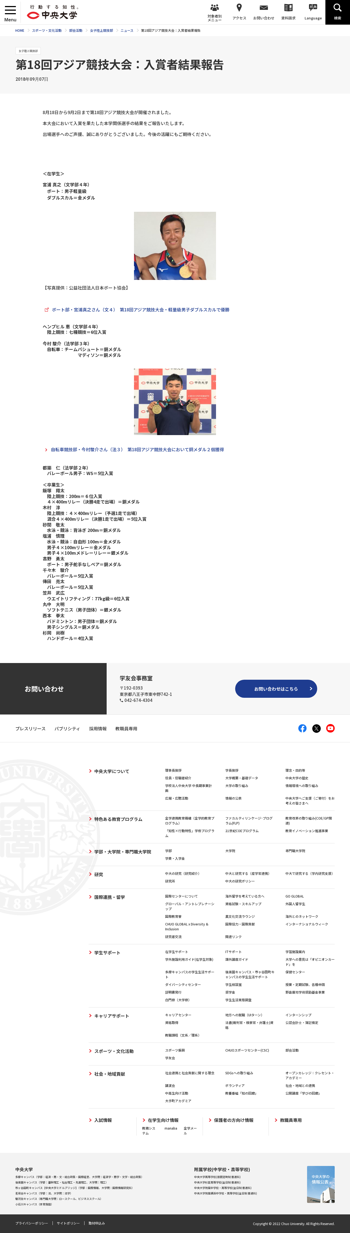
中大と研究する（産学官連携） (248, 873)
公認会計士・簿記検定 (301, 1022)
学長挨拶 (231, 770)
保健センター (295, 971)
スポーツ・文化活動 (114, 1051)
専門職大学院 (295, 850)
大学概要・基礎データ (241, 777)
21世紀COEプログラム (242, 830)
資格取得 (171, 1022)
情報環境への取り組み (301, 785)
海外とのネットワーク (301, 916)
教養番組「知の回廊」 (241, 1093)
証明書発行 (173, 992)
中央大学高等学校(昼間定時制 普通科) (217, 1177)
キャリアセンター (178, 1014)
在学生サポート (176, 951)
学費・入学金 (175, 858)
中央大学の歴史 (296, 777)
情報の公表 (233, 798)
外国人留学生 (295, 903)
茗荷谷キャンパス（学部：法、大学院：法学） (44, 1193)
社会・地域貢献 (109, 1073)
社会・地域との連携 (300, 1085)
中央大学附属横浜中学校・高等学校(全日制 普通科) (225, 1193)
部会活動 (292, 1050)
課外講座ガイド (236, 959)
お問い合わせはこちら (276, 688)
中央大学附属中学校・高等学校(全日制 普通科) (223, 1188)
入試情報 (103, 1120)
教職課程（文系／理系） (183, 1035)
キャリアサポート (111, 1015)
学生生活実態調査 (238, 999)
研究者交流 (173, 936)
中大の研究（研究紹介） (183, 873)
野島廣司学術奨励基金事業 (305, 992)
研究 (98, 874)
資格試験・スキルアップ (243, 903)
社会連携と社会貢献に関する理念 (189, 1072)
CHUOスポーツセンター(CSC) (247, 1050)
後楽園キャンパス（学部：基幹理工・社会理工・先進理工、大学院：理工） (61, 1182)
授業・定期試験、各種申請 (305, 984)
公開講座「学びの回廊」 (303, 1093)
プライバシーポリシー (31, 1223)
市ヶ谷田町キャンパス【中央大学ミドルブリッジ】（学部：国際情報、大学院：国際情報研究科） (74, 1188)
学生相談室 (233, 984)
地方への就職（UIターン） (244, 1014)
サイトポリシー (68, 1223)
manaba (171, 1128)
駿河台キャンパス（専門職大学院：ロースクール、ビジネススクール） (59, 1199)
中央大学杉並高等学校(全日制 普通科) (217, 1182)
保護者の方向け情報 (233, 1120)
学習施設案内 (295, 951)
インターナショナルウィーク (306, 924)
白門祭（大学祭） (178, 999)
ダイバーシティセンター (183, 984)
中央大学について (111, 771)
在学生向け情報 (163, 1120)
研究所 (170, 881)
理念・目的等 (295, 770)
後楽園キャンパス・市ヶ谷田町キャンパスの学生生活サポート (250, 974)
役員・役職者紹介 (178, 777)
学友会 (170, 1057)
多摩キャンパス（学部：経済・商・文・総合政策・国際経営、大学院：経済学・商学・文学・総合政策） (79, 1177)
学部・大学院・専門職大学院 (122, 851)
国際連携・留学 (109, 897)
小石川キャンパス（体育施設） (34, 1204)
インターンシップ (298, 1014)
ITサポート (233, 951)
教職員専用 (291, 1120)
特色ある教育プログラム (118, 819)
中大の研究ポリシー (240, 881)
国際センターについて (181, 896)
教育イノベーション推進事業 (306, 830)
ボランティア (235, 1085)
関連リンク (233, 936)
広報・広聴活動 (176, 798)
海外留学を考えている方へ (244, 896)
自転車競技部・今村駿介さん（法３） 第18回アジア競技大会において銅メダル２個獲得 (137, 449)
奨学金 (230, 992)
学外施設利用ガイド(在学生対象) (189, 959)
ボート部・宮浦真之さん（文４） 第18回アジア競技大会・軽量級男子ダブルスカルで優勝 (140, 309)
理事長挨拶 (173, 770)
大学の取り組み (236, 785)
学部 (168, 850)
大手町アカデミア (178, 1100)
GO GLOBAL (294, 896)
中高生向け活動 (176, 1093)
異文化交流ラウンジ (240, 916)
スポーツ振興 (175, 1050)
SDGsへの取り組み (239, 1072)
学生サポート (107, 952)
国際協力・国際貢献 (240, 924)
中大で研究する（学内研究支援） (310, 873)
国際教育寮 (173, 916)
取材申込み (97, 1223)
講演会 (170, 1085)
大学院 (230, 850)
